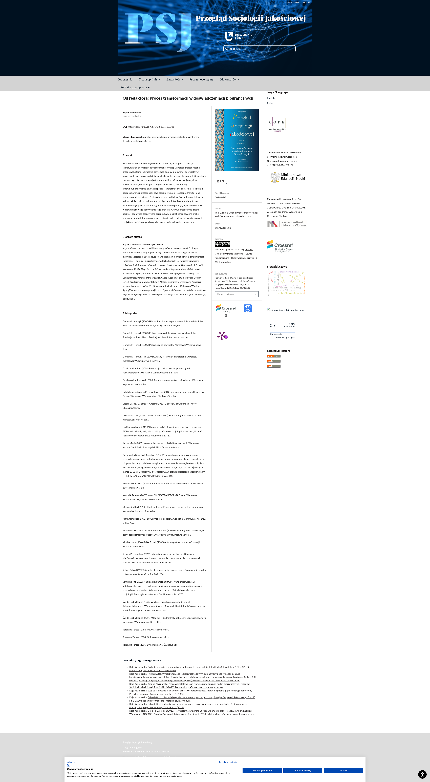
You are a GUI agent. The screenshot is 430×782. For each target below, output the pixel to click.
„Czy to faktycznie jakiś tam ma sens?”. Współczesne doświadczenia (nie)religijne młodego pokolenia (199, 690)
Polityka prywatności (228, 762)
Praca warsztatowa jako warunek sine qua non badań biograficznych (204, 683)
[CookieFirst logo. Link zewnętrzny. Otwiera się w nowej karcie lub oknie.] (68, 765)
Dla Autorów (228, 79)
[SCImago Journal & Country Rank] (285, 309)
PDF (222, 181)
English (271, 98)
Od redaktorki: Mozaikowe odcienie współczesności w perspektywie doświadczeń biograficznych (198, 704)
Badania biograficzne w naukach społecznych (171, 667)
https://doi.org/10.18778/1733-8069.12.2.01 (151, 126)
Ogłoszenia (125, 79)
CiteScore (289, 325)
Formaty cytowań (225, 294)
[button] (71, 762)
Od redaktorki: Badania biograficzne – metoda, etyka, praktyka (180, 697)
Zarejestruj (292, 2)
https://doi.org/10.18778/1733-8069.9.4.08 (150, 475)
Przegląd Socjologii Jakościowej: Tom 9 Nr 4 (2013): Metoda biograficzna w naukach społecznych (189, 680)
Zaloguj (307, 2)
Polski (270, 103)
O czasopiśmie (148, 79)
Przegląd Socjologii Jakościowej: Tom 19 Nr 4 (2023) (156, 693)
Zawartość (173, 79)
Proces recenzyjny (201, 79)
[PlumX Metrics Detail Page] (222, 335)
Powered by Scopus (285, 337)
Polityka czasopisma (133, 87)
